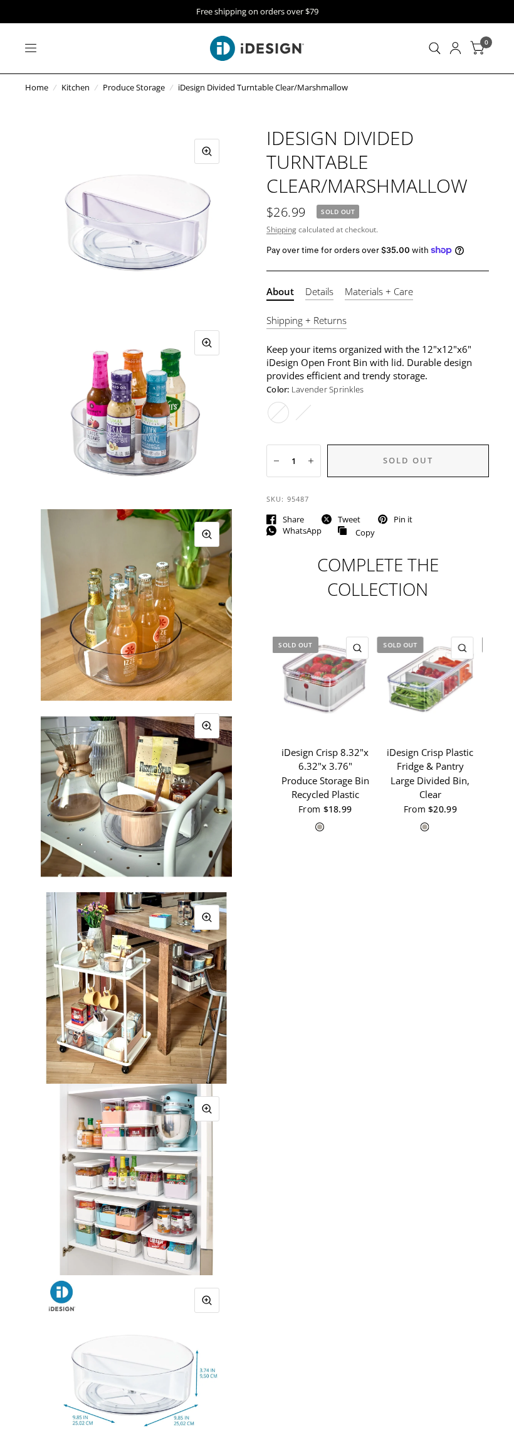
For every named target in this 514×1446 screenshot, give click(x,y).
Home (36, 87)
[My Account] (455, 48)
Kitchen (75, 87)
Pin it (403, 519)
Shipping (281, 229)
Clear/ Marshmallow (303, 412)
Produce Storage (134, 87)
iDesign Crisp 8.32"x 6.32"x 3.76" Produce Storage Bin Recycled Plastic (325, 773)
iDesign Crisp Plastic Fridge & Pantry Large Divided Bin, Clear (430, 773)
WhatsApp (302, 531)
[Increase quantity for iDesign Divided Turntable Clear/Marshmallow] (311, 461)
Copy (356, 531)
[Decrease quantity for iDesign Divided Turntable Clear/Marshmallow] (276, 461)
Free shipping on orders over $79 (257, 12)
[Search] (434, 48)
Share (293, 519)
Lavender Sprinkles (278, 412)
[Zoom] (206, 151)
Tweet (349, 519)
